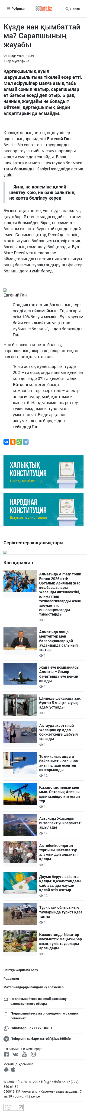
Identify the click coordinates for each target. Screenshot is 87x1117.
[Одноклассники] (13, 442)
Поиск (75, 9)
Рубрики (18, 8)
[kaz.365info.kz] (43, 9)
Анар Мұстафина (16, 61)
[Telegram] (26, 442)
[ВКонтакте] (6, 442)
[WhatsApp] (19, 442)
